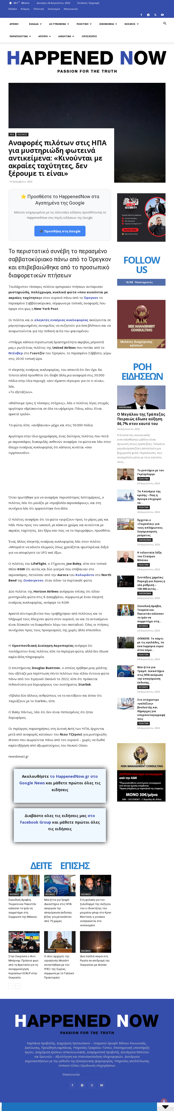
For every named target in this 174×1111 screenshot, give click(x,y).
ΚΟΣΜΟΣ (130, 23)
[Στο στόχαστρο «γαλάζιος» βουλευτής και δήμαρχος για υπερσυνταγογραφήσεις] (125, 704)
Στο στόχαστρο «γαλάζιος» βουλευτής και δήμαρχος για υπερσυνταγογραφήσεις (151, 709)
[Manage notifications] (164, 1101)
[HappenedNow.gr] (87, 59)
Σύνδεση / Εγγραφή (88, 2)
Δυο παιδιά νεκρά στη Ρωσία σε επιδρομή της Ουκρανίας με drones (95, 960)
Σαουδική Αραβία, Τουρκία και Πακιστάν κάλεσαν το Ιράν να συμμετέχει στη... (150, 613)
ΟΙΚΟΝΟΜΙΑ (106, 23)
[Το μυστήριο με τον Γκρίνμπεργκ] (125, 474)
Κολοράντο (85, 575)
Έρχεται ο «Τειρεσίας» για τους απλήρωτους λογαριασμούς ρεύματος (150, 527)
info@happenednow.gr (96, 1074)
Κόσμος (25, 8)
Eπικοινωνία (71, 8)
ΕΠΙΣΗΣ (74, 866)
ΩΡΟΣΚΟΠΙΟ (89, 36)
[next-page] (18, 986)
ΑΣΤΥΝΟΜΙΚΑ (57, 23)
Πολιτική (39, 8)
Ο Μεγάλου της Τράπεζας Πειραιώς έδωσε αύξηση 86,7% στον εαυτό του (141, 419)
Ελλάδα (12, 8)
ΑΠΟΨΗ (43, 36)
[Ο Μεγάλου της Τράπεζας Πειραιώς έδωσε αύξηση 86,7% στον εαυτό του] (141, 397)
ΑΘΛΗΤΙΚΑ (64, 36)
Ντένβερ (15, 353)
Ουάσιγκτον (33, 580)
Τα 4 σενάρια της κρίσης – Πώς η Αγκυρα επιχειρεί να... (149, 497)
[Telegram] (148, 15)
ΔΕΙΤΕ (41, 866)
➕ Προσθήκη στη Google (59, 231)
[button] (165, 23)
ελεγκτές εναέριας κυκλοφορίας (61, 320)
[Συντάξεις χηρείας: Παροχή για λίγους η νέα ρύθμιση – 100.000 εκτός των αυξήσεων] (125, 581)
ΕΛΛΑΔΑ (34, 23)
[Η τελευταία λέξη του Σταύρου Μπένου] (125, 556)
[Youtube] (162, 15)
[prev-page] (11, 986)
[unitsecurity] (141, 241)
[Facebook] (141, 15)
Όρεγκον (91, 297)
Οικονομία (54, 8)
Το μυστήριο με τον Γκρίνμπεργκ (150, 472)
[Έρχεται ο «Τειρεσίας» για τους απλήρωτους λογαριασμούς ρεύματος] (125, 524)
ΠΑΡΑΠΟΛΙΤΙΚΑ (19, 36)
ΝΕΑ (12, 134)
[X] (155, 15)
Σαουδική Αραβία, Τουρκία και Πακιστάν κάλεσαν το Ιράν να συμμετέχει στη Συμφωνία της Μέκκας (22, 908)
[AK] (141, 347)
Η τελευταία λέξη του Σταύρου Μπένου (149, 556)
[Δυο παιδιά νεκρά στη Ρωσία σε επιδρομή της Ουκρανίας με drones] (95, 942)
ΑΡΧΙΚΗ (14, 23)
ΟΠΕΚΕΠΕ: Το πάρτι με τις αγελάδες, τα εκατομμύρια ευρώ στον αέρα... (150, 644)
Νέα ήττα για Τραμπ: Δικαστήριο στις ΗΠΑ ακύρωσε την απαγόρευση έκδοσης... (150, 674)
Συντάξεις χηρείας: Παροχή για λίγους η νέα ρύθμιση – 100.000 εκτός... (151, 583)
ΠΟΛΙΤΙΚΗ (82, 23)
